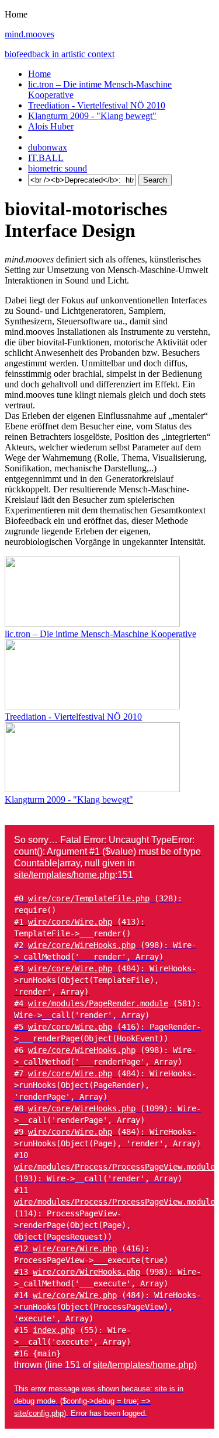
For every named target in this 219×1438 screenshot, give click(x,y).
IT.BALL (46, 158)
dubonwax (47, 147)
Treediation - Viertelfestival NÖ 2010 (96, 105)
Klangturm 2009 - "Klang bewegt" (92, 116)
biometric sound (57, 168)
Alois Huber (51, 126)
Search (155, 180)
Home (39, 74)
